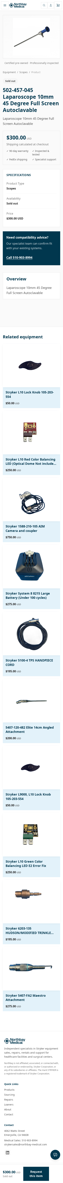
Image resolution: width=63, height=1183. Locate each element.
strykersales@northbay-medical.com (25, 1144)
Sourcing (9, 1094)
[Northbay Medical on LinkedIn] (7, 1152)
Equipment (9, 72)
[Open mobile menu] (5, 5)
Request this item (36, 1174)
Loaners (8, 1104)
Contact (8, 1114)
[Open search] (44, 5)
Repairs (8, 1099)
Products (9, 1089)
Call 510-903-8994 (19, 257)
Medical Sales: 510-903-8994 (20, 1140)
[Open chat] (55, 1155)
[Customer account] (51, 5)
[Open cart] (58, 5)
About (7, 1109)
